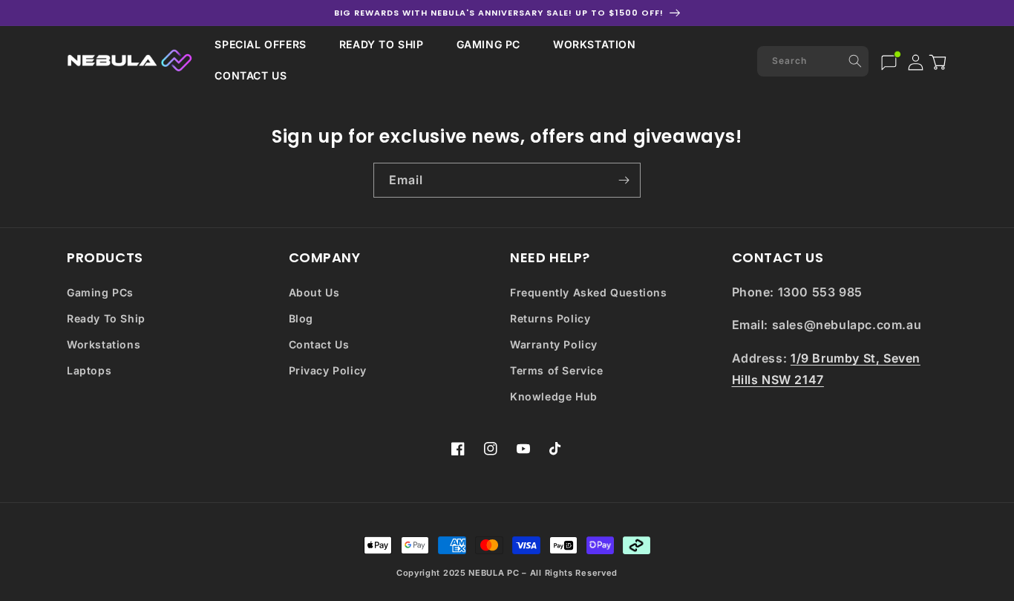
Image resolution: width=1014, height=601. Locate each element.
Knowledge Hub (554, 396)
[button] (260, 44)
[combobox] (813, 61)
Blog (301, 318)
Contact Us (319, 344)
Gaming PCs (100, 292)
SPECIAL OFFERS (260, 44)
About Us (314, 292)
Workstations (103, 344)
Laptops (89, 370)
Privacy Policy (328, 370)
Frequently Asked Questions (588, 292)
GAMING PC (488, 44)
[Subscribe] (623, 180)
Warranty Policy (554, 344)
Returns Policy (550, 318)
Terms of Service (557, 370)
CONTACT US (251, 75)
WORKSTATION (594, 44)
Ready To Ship (106, 318)
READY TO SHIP (381, 44)
